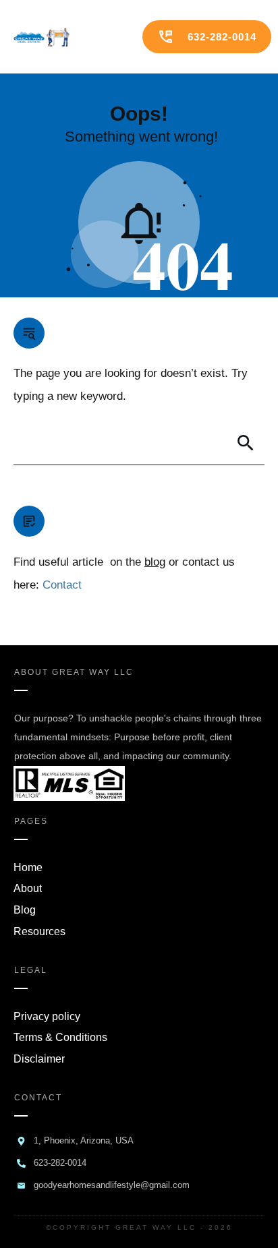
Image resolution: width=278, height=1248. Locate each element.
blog (154, 562)
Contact (62, 584)
